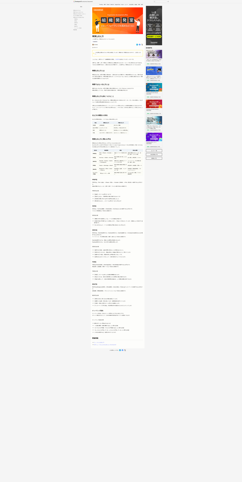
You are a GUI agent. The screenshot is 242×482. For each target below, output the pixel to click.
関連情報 (75, 29)
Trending (101, 4)
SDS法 (75, 21)
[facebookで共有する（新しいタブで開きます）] (139, 44)
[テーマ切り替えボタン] (168, 1)
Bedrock (112, 4)
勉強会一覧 (154, 158)
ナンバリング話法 (77, 28)
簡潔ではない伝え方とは (78, 12)
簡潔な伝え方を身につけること (79, 13)
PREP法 (76, 19)
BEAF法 (76, 26)
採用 (142, 4)
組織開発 (117, 59)
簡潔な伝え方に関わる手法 (78, 17)
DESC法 (76, 22)
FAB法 (75, 24)
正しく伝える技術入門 (99, 342)
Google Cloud (117, 4)
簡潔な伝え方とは (76, 10)
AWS (105, 4)
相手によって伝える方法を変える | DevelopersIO (105, 344)
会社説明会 (131, 4)
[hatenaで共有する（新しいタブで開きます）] (137, 44)
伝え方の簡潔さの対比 (77, 15)
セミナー (126, 4)
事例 (139, 4)
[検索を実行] (154, 1)
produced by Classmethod (87, 1)
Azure (122, 4)
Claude (108, 4)
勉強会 (136, 4)
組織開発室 (95, 41)
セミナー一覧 (154, 150)
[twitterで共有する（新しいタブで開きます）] (142, 44)
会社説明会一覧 (154, 154)
